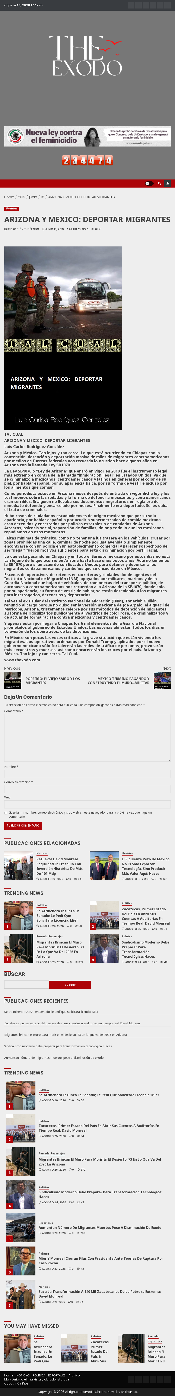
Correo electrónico (18, 782)
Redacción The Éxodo (23, 229)
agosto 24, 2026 (137, 962)
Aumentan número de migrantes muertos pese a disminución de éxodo (54, 1058)
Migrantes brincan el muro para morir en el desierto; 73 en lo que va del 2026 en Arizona (60, 949)
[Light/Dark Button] (149, 183)
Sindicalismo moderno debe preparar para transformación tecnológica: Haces (145, 949)
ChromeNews (105, 1392)
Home (8, 1375)
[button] (159, 183)
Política (41, 905)
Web (7, 797)
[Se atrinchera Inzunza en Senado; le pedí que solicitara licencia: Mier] (18, 915)
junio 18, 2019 (54, 229)
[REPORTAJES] (153, 5)
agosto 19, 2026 (51, 879)
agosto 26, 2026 (52, 926)
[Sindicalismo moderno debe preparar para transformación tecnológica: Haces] (104, 948)
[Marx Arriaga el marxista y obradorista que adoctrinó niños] (167, 5)
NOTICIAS (23, 1375)
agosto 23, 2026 (54, 1233)
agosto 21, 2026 (53, 1302)
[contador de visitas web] (87, 160)
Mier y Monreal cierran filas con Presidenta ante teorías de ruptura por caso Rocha (101, 1260)
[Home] (131, 5)
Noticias (11, 209)
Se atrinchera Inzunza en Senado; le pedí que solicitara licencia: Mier (57, 916)
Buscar (14, 973)
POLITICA (39, 1375)
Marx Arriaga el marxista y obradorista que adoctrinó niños (36, 1381)
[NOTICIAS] (138, 5)
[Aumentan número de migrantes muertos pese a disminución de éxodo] (20, 1227)
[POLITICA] (146, 5)
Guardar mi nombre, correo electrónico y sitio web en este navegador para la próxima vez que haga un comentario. (80, 814)
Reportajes (55, 936)
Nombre (11, 767)
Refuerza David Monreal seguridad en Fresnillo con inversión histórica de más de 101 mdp (59, 866)
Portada (41, 936)
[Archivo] (160, 5)
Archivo (74, 1375)
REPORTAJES (57, 1375)
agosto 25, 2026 (137, 929)
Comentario (13, 711)
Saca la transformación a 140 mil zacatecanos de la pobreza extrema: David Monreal (100, 1294)
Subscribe (167, 183)
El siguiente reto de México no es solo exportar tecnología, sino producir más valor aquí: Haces (145, 866)
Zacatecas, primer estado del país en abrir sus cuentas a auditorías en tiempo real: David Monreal (146, 916)
